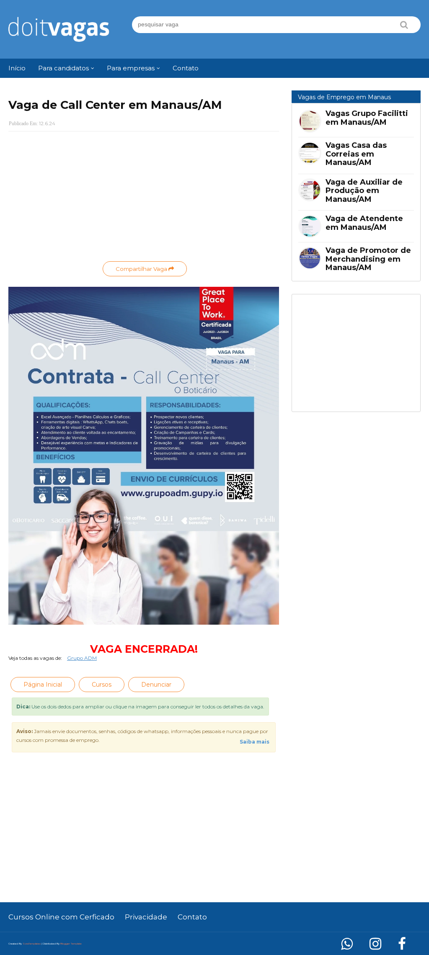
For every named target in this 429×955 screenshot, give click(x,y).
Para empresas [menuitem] (131, 68)
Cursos (101, 684)
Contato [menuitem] (186, 68)
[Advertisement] (143, 198)
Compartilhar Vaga (142, 268)
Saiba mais (254, 742)
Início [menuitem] (17, 68)
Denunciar (156, 684)
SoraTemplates (32, 943)
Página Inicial (42, 684)
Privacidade (146, 917)
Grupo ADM (82, 658)
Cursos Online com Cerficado (61, 917)
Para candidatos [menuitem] (63, 68)
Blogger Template (71, 943)
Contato (192, 917)
